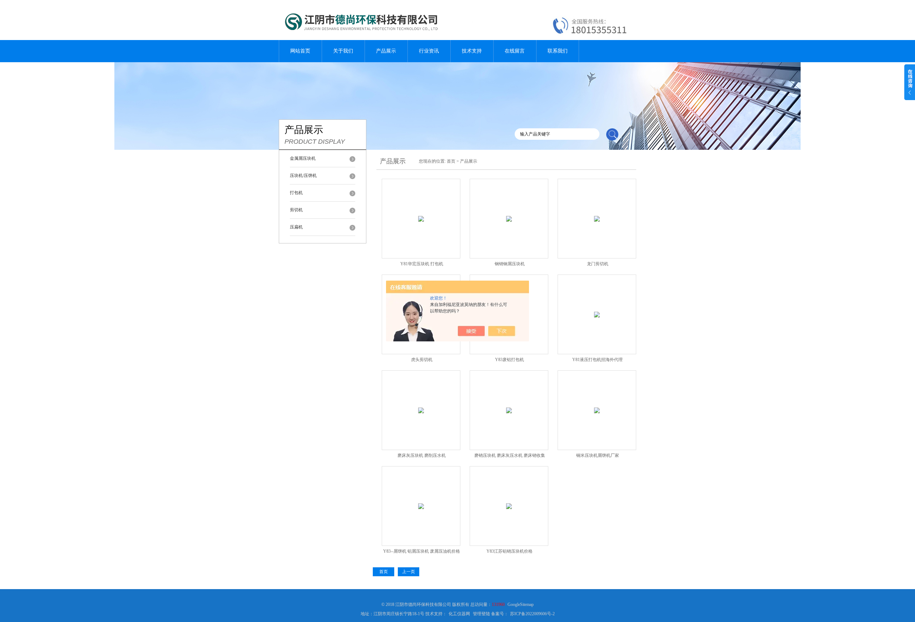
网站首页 (300, 51)
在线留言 (515, 51)
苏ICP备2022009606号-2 (532, 613)
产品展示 (386, 51)
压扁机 (296, 226)
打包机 (296, 192)
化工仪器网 (459, 613)
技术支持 (472, 51)
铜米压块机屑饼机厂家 (597, 455)
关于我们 (343, 51)
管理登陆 (481, 613)
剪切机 (296, 209)
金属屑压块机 (303, 158)
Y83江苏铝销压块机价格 (509, 551)
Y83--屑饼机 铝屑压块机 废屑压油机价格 (421, 551)
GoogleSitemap (521, 604)
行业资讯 (429, 51)
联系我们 (558, 51)
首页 (451, 161)
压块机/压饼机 (303, 175)
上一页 (408, 571)
